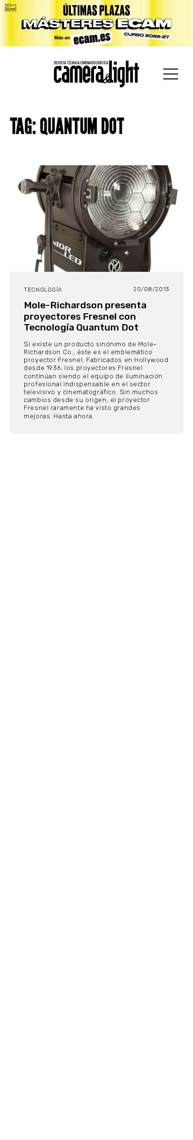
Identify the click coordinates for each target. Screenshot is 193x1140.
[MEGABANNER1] (96, 23)
